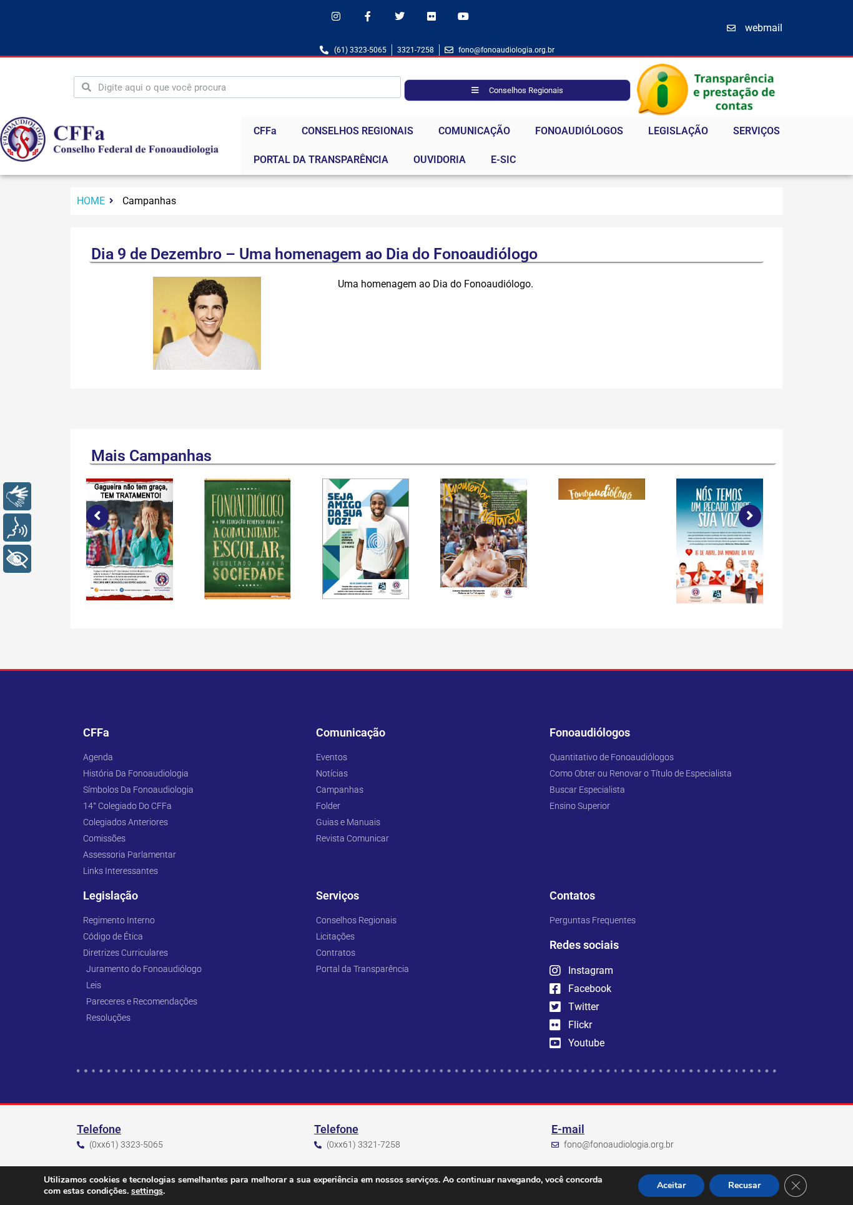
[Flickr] (432, 16)
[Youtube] (464, 16)
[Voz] (17, 527)
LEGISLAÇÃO (678, 131)
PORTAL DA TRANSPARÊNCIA (321, 160)
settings (147, 1191)
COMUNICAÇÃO (474, 131)
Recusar (744, 1185)
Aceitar (671, 1185)
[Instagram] (336, 16)
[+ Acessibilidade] (17, 559)
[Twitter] (399, 16)
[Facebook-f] (367, 16)
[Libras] (17, 496)
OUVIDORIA (439, 160)
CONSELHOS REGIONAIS (357, 131)
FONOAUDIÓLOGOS (579, 131)
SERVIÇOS (756, 131)
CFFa (265, 131)
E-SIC (503, 160)
